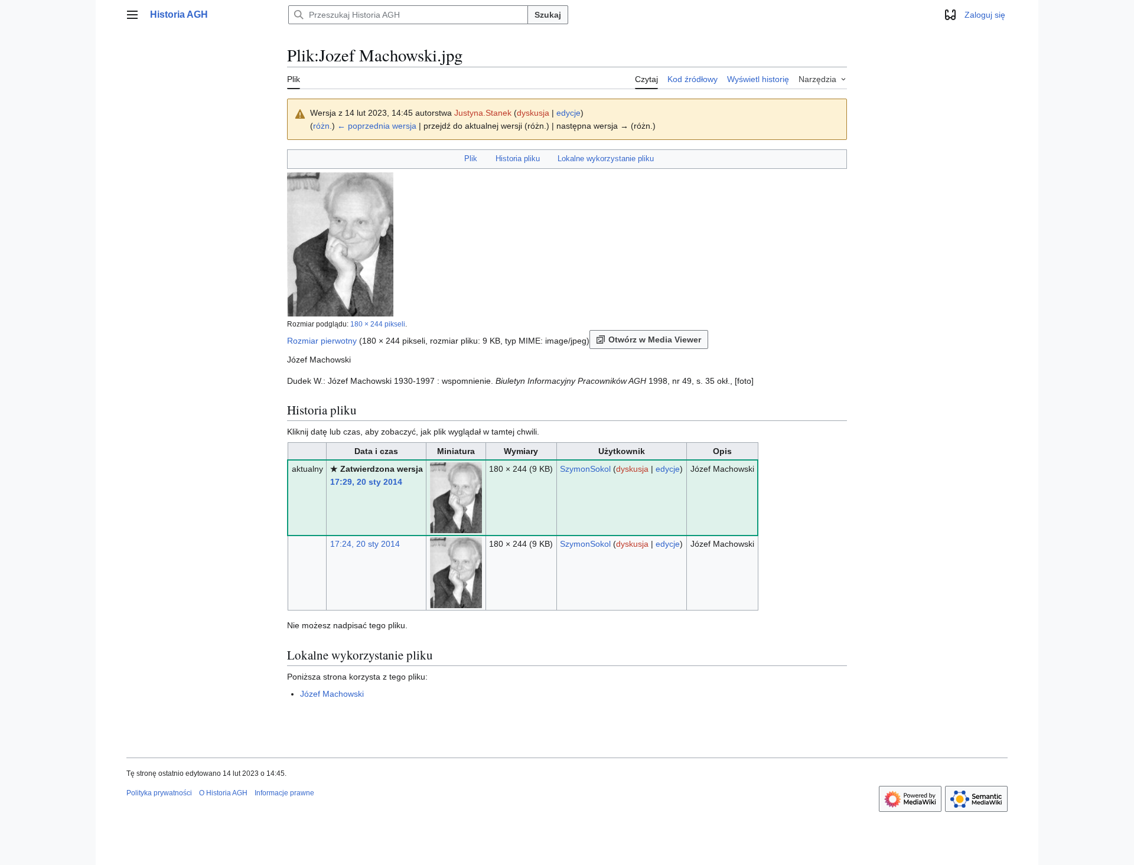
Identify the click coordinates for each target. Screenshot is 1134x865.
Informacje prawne (284, 793)
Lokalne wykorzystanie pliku (606, 158)
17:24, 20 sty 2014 (365, 544)
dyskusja (533, 112)
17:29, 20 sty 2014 (366, 482)
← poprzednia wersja (376, 125)
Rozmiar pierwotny (322, 340)
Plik (470, 158)
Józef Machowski (332, 693)
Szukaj (548, 14)
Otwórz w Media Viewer (654, 339)
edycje (568, 112)
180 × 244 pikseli (377, 324)
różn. (322, 125)
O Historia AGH (223, 793)
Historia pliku (518, 158)
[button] (132, 14)
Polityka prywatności (159, 793)
